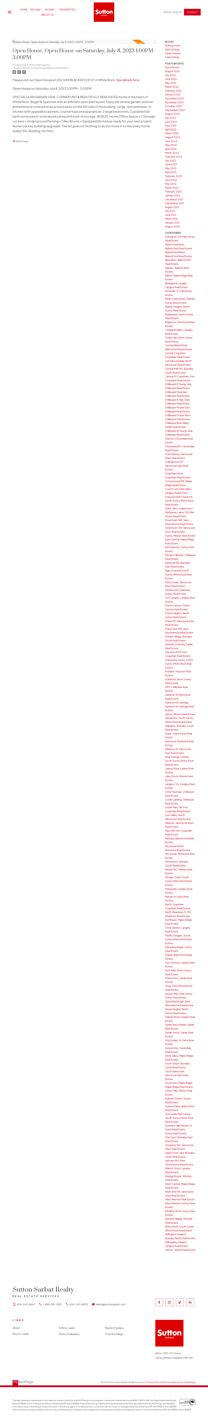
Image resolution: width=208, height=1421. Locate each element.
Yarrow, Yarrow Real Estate (180, 1249)
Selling (35, 9)
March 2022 (172, 187)
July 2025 (170, 117)
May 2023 (170, 168)
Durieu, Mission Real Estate (180, 535)
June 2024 (171, 141)
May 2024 (171, 145)
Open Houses (173, 53)
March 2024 (172, 152)
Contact (192, 12)
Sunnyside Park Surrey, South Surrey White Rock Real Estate (179, 1117)
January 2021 (172, 222)
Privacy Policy (153, 1382)
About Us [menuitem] (47, 14)
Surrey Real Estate (175, 1133)
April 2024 (171, 148)
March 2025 (172, 133)
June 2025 (171, 121)
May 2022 (170, 183)
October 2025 (173, 106)
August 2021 (172, 207)
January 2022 (172, 195)
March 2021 (171, 218)
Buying (50, 9)
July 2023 (170, 160)
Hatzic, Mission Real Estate (180, 714)
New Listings (172, 49)
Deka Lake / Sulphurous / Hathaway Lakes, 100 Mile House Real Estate (179, 512)
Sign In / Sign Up (172, 12)
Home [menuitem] (23, 9)
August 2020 (172, 226)
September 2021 (174, 203)
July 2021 (170, 210)
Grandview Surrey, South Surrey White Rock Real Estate (179, 663)
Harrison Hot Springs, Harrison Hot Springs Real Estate (179, 706)
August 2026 (172, 71)
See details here (127, 80)
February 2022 (173, 191)
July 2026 (170, 75)
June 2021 (170, 214)
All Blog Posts (172, 45)
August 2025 (172, 113)
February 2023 (173, 176)
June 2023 (171, 164)
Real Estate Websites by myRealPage (178, 1382)
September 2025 (175, 110)
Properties (67, 9)
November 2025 (174, 102)
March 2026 (171, 86)
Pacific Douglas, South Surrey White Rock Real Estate (178, 939)
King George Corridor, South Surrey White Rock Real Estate (179, 760)
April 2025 (170, 129)
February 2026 (173, 90)
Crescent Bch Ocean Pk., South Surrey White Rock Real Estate (179, 500)
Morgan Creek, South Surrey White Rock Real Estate (178, 881)
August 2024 (172, 137)
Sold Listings (172, 57)
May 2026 (170, 82)
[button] (172, 12)
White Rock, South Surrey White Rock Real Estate (45, 68)
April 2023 (170, 172)
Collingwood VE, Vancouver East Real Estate (176, 465)
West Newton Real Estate (180, 1199)
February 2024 (173, 156)
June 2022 (171, 180)
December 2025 (174, 98)
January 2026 (172, 94)
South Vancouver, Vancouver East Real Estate (176, 1075)
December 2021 (174, 199)
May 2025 (170, 125)
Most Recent (172, 67)
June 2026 (171, 79)
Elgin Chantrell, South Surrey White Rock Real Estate (178, 574)
